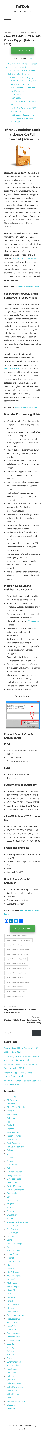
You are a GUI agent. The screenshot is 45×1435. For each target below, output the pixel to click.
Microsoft (11, 1279)
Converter (11, 1161)
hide (30, 58)
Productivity (12, 1322)
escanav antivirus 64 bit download (17, 949)
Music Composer (14, 1286)
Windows (32, 32)
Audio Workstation (15, 1143)
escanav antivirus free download (17, 973)
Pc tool (10, 1300)
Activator (11, 1103)
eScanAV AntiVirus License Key (25, 258)
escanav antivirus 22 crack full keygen (18, 940)
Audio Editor (12, 1139)
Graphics (10, 1247)
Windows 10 (33, 621)
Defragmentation (14, 1171)
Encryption (11, 1218)
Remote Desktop (14, 1336)
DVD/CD (10, 1204)
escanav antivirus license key (15, 991)
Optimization (12, 1297)
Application (12, 1125)
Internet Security (14, 1261)
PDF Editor (11, 1308)
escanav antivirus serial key (15, 996)
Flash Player (12, 1232)
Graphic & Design (14, 1243)
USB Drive (11, 1379)
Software (11, 1351)
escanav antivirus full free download (18, 982)
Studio (9, 1358)
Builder (10, 1150)
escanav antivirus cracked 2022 (16, 963)
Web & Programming (16, 1401)
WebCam (11, 1404)
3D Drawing (12, 1100)
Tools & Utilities (14, 1365)
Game (9, 1239)
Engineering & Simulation (18, 1221)
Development (13, 1182)
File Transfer (12, 1229)
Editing (10, 1207)
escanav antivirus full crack (15, 977)
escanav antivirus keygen (14, 987)
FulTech (22, 6)
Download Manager (15, 1189)
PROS (16, 94)
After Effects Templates (17, 1107)
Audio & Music (13, 1132)
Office (9, 1293)
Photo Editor (12, 1311)
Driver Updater (13, 1200)
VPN (9, 1397)
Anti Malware (13, 1114)
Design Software (14, 1175)
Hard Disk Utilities (15, 1250)
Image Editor (12, 1254)
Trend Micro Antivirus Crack (27, 286)
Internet (10, 1257)
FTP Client (11, 1236)
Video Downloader (15, 1386)
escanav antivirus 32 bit (14, 945)
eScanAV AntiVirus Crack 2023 (16, 959)
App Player (11, 1121)
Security (10, 1343)
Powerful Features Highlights (22, 77)
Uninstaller (11, 1372)
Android (10, 1110)
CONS (16, 97)
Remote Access (13, 1333)
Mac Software (13, 1272)
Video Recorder (13, 1394)
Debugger (11, 1168)
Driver (9, 1196)
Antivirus (24, 32)
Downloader (12, 1193)
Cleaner (10, 1157)
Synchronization (14, 1361)
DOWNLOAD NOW (22, 50)
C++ (8, 1153)
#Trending (11, 1096)
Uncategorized (13, 1369)
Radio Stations (13, 1329)
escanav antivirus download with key (18, 968)
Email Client (12, 1214)
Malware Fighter (14, 1275)
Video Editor (12, 1390)
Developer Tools (14, 1178)
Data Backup (12, 1164)
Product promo (13, 1318)
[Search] (36, 1033)
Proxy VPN (11, 1325)
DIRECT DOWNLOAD (22, 928)
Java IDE (10, 1268)
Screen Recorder (14, 1340)
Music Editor (12, 1290)
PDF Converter (13, 1304)
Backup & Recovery (15, 1146)
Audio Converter (14, 1135)
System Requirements (22, 114)
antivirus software (12, 368)
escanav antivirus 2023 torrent (16, 935)
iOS (8, 1264)
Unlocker (11, 1376)
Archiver (10, 1128)
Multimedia (12, 1282)
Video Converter (14, 1383)
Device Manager (14, 1186)
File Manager (12, 1225)
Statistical (11, 1354)
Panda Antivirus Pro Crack (26, 407)
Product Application (15, 1315)
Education (11, 1211)
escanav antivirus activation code (17, 954)
